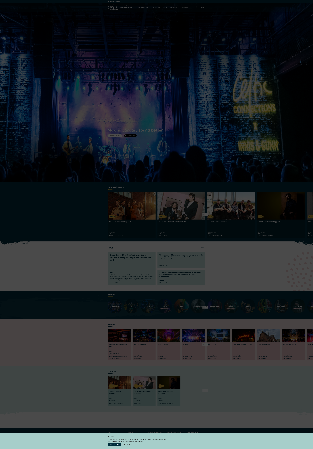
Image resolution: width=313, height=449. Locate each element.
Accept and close (114, 444)
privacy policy (127, 441)
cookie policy (139, 441)
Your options (128, 444)
